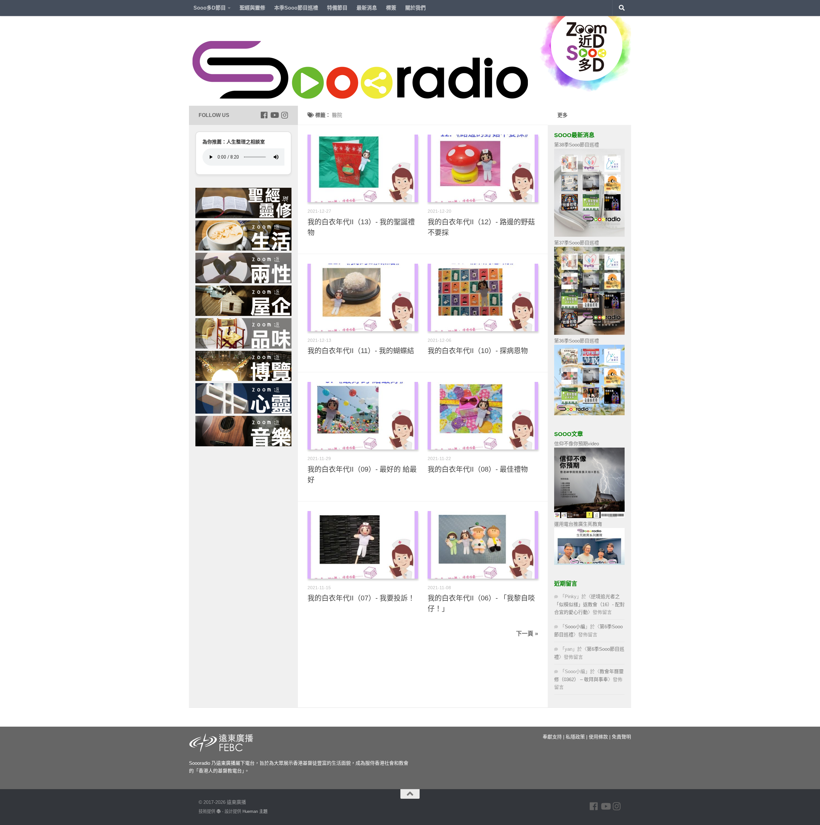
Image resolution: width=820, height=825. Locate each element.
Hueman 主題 (254, 811)
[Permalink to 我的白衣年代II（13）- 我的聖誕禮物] (363, 168)
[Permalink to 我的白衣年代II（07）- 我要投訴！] (363, 545)
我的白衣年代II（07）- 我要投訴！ (361, 598)
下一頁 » (527, 634)
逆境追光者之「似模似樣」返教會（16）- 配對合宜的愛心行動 (589, 604)
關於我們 (415, 8)
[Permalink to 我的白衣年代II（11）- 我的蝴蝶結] (363, 297)
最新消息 (367, 8)
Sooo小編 (575, 626)
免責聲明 (621, 736)
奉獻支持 (552, 736)
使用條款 (598, 736)
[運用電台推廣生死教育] (589, 563)
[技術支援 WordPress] (219, 811)
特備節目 (337, 8)
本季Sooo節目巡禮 (296, 8)
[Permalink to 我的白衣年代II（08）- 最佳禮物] (483, 416)
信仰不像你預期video (576, 443)
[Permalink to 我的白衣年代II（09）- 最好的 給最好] (363, 416)
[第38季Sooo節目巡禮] (589, 235)
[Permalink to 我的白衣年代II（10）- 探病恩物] (483, 297)
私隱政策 (575, 736)
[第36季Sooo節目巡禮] (589, 413)
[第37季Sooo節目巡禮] (589, 333)
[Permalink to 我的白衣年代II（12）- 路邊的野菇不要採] (483, 168)
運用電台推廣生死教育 (578, 524)
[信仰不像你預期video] (589, 516)
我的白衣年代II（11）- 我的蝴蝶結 (361, 351)
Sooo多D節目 (209, 8)
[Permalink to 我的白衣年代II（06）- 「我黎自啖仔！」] (483, 545)
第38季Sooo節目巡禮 (576, 144)
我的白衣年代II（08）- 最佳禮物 (478, 469)
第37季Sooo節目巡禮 (576, 242)
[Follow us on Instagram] (284, 115)
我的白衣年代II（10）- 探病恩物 (478, 351)
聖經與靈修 (252, 8)
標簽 (391, 8)
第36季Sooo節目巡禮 (576, 340)
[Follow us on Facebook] (264, 115)
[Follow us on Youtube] (274, 115)
